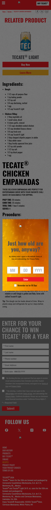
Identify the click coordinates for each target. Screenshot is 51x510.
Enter (26, 279)
